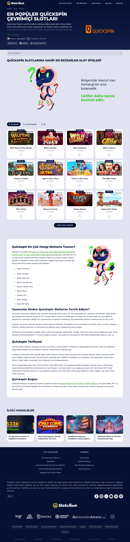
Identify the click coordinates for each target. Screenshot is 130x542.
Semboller (50, 461)
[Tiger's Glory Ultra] (50, 174)
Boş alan (108, 3)
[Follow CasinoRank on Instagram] (101, 496)
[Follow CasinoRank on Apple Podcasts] (121, 496)
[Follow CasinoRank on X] (106, 496)
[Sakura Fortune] (50, 205)
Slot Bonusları (82, 3)
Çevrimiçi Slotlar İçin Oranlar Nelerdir (50, 465)
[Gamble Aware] (89, 517)
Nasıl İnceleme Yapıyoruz (84, 465)
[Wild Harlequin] (80, 143)
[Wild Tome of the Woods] (21, 143)
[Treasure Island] (21, 174)
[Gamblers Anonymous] (29, 517)
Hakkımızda (84, 458)
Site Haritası (111, 539)
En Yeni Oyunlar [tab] (31, 124)
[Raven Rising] (80, 205)
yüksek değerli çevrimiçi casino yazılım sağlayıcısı (79, 383)
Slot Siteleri (96, 3)
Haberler (119, 3)
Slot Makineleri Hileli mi (50, 458)
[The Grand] (21, 205)
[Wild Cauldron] (109, 143)
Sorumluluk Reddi (56, 539)
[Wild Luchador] (50, 143)
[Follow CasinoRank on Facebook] (96, 496)
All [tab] (44, 124)
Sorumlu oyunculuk (94, 539)
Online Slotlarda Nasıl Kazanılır (50, 469)
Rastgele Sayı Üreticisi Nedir (50, 472)
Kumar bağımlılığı (75, 539)
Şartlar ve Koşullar (20, 539)
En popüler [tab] (15, 124)
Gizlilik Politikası (84, 461)
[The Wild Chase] (109, 174)
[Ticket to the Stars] (80, 174)
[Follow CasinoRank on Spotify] (116, 496)
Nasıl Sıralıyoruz (84, 469)
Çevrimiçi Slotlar (65, 3)
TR (9, 496)
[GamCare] (44, 517)
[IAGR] (19, 517)
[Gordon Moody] (62, 517)
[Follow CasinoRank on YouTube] (111, 496)
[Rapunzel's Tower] (109, 205)
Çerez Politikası (38, 539)
